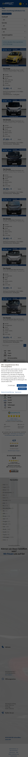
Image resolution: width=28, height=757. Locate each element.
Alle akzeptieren (22, 385)
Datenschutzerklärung (7, 392)
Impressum (18, 392)
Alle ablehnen (22, 388)
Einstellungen (11, 385)
